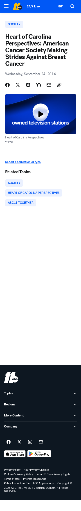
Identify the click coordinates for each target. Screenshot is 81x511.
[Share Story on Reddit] (28, 85)
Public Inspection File (16, 483)
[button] (6, 6)
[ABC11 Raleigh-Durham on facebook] (8, 442)
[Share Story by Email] (49, 85)
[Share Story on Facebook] (7, 85)
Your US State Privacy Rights (53, 474)
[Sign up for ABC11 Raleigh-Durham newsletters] (40, 442)
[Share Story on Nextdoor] (38, 85)
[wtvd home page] (11, 377)
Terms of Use (12, 478)
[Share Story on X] (18, 85)
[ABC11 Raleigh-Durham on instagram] (30, 442)
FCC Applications (43, 483)
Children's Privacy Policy (18, 474)
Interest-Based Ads (34, 478)
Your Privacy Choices (36, 469)
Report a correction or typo (23, 162)
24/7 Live (33, 6)
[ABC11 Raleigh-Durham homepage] (17, 6)
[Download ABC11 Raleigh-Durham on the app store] (15, 453)
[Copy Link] (59, 85)
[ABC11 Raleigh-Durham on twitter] (19, 442)
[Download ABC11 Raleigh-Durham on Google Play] (39, 453)
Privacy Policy (12, 469)
